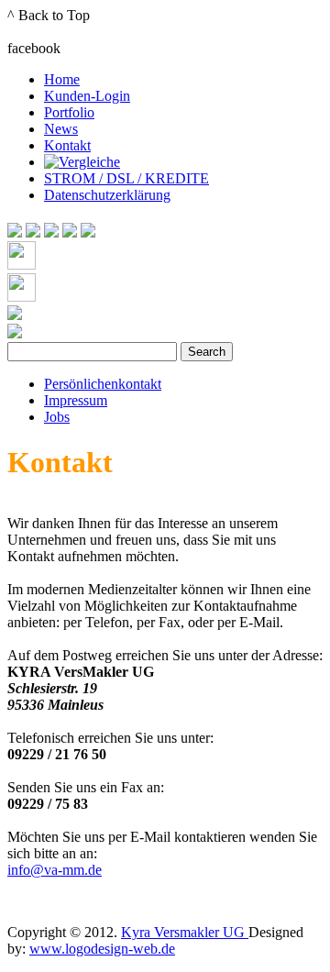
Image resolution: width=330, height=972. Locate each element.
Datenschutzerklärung (107, 195)
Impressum (75, 400)
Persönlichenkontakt (102, 384)
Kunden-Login (87, 96)
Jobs (57, 417)
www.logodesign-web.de (102, 948)
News (61, 129)
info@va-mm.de (54, 870)
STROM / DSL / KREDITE (126, 178)
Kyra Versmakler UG (184, 932)
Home (62, 79)
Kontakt (67, 145)
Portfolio (69, 112)
